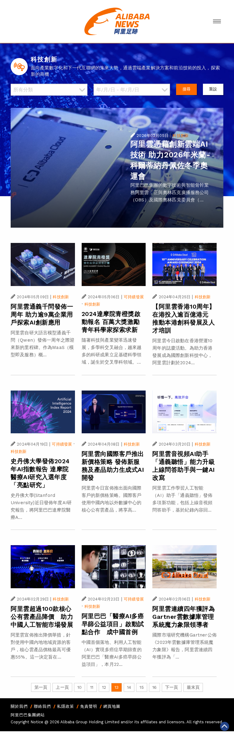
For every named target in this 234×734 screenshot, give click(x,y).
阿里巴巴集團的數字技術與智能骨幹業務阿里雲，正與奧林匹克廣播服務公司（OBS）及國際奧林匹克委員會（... (169, 192)
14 (129, 687)
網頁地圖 (111, 706)
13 (117, 687)
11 (91, 687)
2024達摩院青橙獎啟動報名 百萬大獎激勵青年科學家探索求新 (111, 321)
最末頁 (193, 687)
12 (104, 687)
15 (142, 687)
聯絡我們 (42, 706)
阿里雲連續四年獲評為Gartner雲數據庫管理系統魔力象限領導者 (183, 616)
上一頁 (62, 687)
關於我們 (19, 706)
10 (79, 687)
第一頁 (40, 687)
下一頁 (171, 687)
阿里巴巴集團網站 (28, 715)
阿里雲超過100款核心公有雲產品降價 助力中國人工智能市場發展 (42, 616)
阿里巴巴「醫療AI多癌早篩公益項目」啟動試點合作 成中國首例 (113, 624)
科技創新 (180, 135)
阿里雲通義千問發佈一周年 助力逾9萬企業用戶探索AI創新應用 (42, 314)
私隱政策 (65, 706)
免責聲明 (88, 706)
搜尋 (186, 89)
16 (154, 687)
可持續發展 (134, 297)
